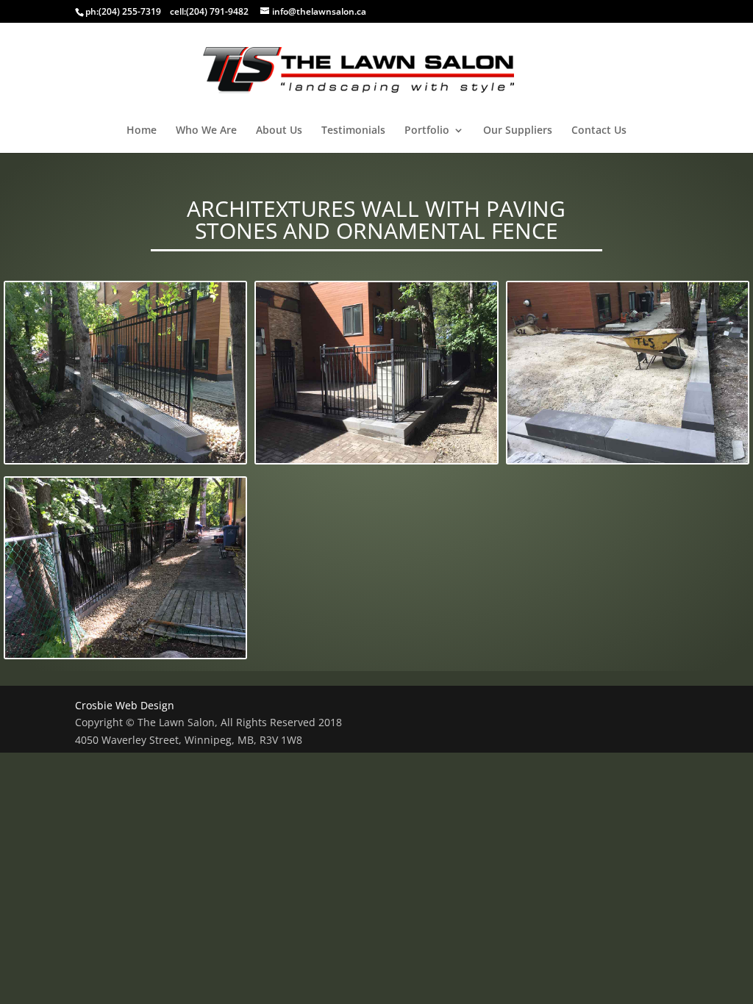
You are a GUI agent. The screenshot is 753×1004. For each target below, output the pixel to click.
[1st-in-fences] (125, 374)
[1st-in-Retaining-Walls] (376, 374)
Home (141, 131)
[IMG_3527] (627, 374)
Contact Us (599, 131)
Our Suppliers (517, 131)
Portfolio (426, 131)
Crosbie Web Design (124, 705)
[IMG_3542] (125, 570)
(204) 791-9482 (217, 11)
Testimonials (353, 131)
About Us (279, 131)
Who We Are (206, 131)
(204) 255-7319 (130, 11)
